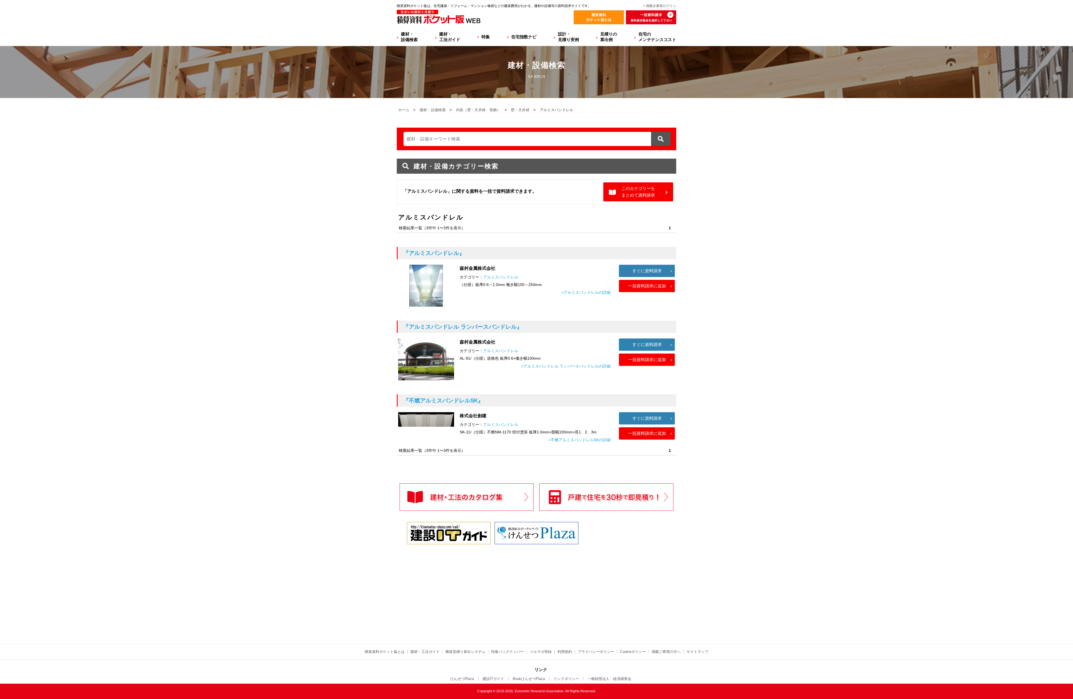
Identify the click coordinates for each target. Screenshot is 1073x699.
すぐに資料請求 (647, 270)
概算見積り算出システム (465, 652)
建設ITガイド (493, 679)
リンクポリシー (566, 679)
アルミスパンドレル (500, 277)
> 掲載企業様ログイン (659, 6)
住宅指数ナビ (523, 36)
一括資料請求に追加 (647, 285)
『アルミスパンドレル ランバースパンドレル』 (462, 327)
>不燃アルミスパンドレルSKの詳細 (580, 440)
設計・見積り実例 (568, 37)
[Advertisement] (488, 589)
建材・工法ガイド (449, 37)
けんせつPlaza (462, 679)
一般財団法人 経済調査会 (609, 679)
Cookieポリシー (633, 652)
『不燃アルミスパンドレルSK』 (443, 400)
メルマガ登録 (541, 652)
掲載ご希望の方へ (666, 652)
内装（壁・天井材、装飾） (478, 110)
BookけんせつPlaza (529, 679)
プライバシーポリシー (596, 652)
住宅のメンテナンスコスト (657, 37)
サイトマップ (697, 652)
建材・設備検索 (409, 37)
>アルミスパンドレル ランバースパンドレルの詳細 (566, 366)
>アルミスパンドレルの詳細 (586, 292)
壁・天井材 (520, 110)
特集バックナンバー (507, 652)
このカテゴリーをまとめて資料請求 (638, 191)
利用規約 (564, 652)
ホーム (403, 110)
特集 (485, 36)
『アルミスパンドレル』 (434, 253)
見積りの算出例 (608, 37)
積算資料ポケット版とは (385, 652)
